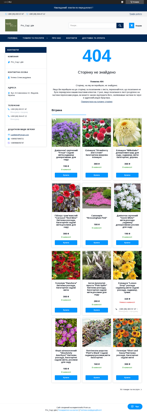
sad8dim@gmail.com (20, 135)
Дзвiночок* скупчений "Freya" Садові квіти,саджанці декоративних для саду (66, 155)
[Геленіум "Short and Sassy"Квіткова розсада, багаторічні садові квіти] (127, 332)
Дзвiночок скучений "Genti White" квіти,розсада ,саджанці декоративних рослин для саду (127, 221)
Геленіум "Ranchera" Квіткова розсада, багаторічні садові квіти (66, 286)
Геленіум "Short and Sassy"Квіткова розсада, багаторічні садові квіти (127, 354)
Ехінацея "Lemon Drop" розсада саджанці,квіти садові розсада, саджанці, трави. (127, 287)
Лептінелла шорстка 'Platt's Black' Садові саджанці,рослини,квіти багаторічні (96, 354)
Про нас (56, 38)
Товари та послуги (33, 38)
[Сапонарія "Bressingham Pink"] (96, 197)
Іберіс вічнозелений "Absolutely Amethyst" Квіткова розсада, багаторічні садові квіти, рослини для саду (66, 356)
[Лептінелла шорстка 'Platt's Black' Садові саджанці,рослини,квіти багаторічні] (96, 332)
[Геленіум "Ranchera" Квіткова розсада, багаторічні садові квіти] (66, 265)
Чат (137, 406)
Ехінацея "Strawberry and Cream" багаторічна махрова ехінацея (96, 153)
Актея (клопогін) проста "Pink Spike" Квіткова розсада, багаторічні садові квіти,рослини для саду (96, 289)
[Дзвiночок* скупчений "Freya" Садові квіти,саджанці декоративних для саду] (66, 132)
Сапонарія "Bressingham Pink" (96, 216)
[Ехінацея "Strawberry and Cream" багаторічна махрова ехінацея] (96, 132)
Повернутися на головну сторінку (97, 101)
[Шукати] (120, 25)
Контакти (71, 38)
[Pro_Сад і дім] (11, 31)
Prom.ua (87, 408)
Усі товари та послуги (130, 389)
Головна (12, 38)
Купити (66, 175)
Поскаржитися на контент (68, 410)
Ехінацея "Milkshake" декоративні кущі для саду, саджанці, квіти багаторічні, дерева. (127, 153)
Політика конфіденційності (91, 410)
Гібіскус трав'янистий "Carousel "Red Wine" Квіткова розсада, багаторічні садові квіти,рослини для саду (66, 221)
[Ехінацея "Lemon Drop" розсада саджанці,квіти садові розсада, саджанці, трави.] (127, 265)
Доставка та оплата (93, 38)
